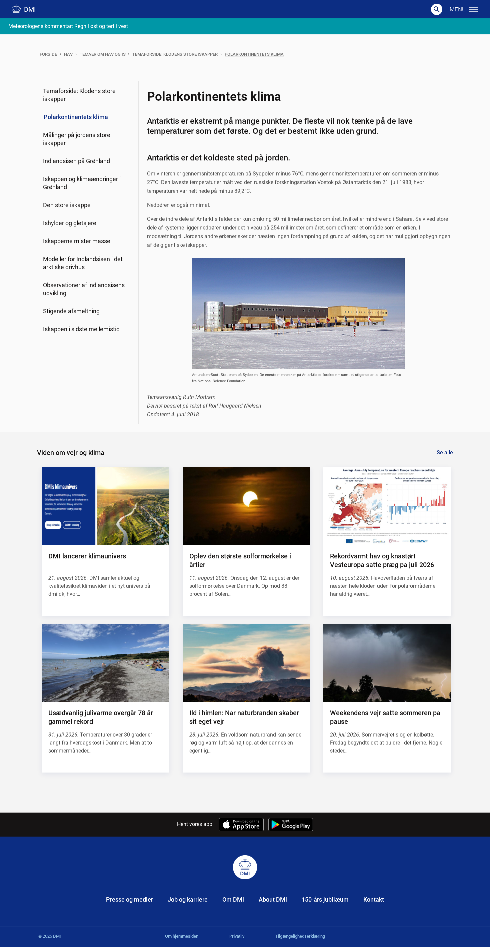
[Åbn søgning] (436, 9)
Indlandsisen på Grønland (76, 160)
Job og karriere (188, 899)
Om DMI (233, 899)
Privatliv (236, 936)
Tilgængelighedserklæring (300, 936)
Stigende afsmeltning (71, 311)
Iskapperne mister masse (76, 241)
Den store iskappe (67, 204)
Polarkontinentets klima (254, 54)
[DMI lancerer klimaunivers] (105, 506)
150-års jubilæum (325, 899)
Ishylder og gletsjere (69, 222)
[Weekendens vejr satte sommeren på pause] (387, 663)
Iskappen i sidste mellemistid (81, 329)
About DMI (273, 899)
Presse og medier (129, 899)
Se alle (445, 452)
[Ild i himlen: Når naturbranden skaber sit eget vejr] (246, 663)
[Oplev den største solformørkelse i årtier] (246, 506)
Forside (48, 54)
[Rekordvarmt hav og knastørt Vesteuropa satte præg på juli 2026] (387, 506)
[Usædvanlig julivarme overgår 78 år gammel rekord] (105, 663)
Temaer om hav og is (103, 54)
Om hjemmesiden (181, 936)
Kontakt (373, 899)
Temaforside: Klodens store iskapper (175, 54)
